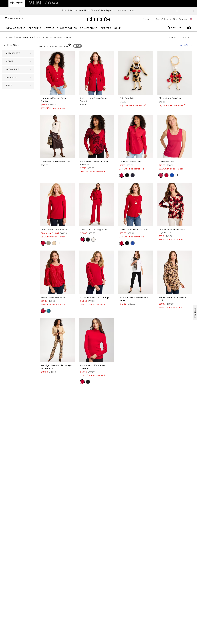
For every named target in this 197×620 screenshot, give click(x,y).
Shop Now (122, 11)
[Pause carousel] (193, 11)
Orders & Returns (163, 19)
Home (9, 37)
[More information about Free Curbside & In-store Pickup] (69, 45)
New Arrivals (24, 37)
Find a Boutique (180, 19)
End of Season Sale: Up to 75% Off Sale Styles (87, 10)
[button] (189, 27)
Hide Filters (13, 45)
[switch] (77, 46)
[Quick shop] (138, 175)
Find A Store (185, 45)
